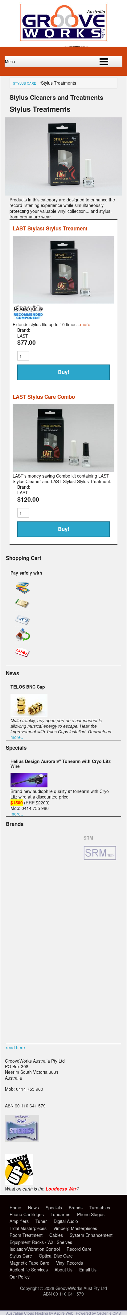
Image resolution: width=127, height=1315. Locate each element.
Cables (56, 1235)
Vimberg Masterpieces (75, 1228)
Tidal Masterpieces (28, 1228)
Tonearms (60, 1214)
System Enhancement (91, 1235)
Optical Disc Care (56, 1256)
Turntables (99, 1207)
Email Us (87, 1270)
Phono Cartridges (27, 1214)
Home (15, 1207)
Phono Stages (90, 1214)
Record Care (79, 1249)
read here (15, 1047)
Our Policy (20, 1277)
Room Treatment (26, 1235)
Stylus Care (24, 83)
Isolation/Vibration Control (35, 1249)
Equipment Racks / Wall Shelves (41, 1242)
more (85, 324)
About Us (63, 1270)
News (33, 1207)
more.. (16, 737)
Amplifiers (19, 1221)
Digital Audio (66, 1221)
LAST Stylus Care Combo (44, 396)
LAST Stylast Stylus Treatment (50, 228)
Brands (76, 1207)
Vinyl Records (69, 1263)
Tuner (41, 1221)
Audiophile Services (29, 1270)
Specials (54, 1207)
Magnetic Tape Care (29, 1263)
